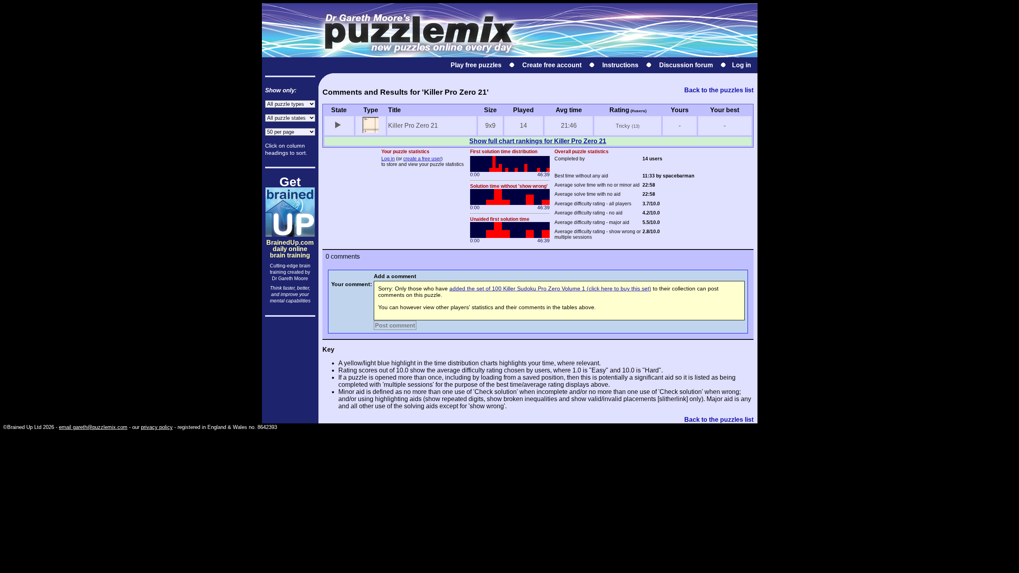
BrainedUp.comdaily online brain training (290, 242)
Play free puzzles (476, 65)
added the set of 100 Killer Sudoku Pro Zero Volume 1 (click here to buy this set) (550, 288)
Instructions (620, 65)
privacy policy (157, 427)
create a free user (422, 159)
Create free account (552, 65)
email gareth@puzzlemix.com (93, 427)
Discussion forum (686, 65)
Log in (741, 65)
